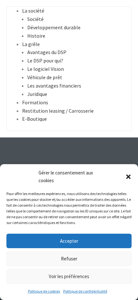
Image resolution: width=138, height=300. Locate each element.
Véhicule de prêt (44, 77)
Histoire (36, 36)
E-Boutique (34, 119)
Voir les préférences (69, 276)
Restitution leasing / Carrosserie (58, 111)
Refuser (69, 259)
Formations (35, 102)
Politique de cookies (44, 291)
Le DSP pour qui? (45, 60)
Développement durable (54, 27)
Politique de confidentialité (85, 291)
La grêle (31, 44)
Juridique (37, 94)
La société (33, 10)
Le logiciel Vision (45, 69)
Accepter (69, 241)
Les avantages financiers (54, 85)
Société (35, 19)
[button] (128, 176)
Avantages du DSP (46, 52)
